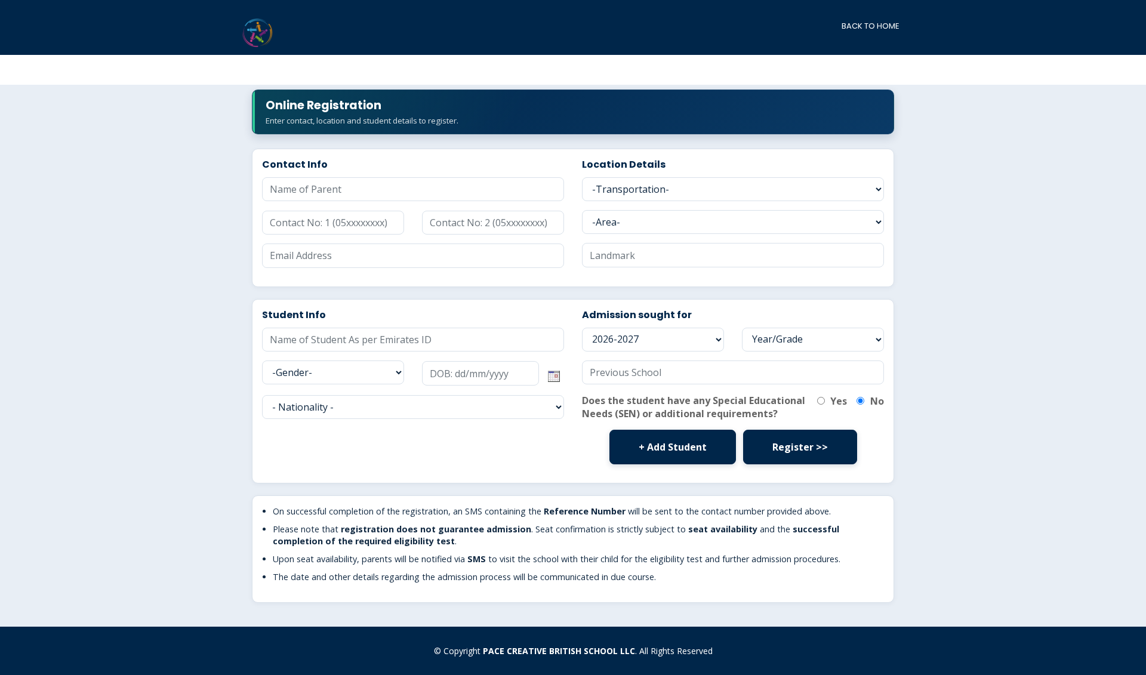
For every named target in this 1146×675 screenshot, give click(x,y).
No (876, 401)
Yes (837, 401)
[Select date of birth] (554, 373)
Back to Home (870, 26)
